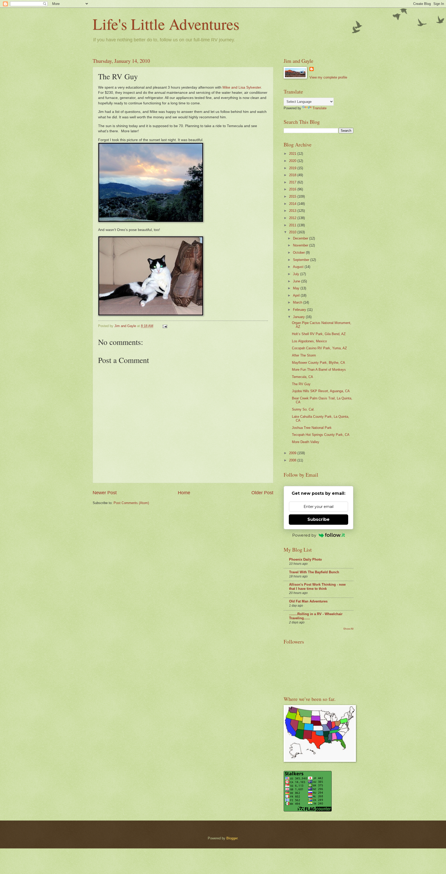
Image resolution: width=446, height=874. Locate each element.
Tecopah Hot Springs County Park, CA (320, 435)
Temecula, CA (302, 377)
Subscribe (318, 519)
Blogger (231, 838)
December (301, 238)
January (299, 317)
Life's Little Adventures (166, 23)
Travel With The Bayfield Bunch (314, 572)
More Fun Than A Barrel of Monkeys (319, 370)
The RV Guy (301, 384)
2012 (293, 218)
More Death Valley (305, 442)
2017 (293, 182)
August (299, 267)
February (300, 310)
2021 (293, 154)
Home (184, 492)
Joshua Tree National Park (312, 428)
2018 (293, 175)
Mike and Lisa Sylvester (241, 87)
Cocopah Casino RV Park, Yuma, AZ (319, 348)
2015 (293, 196)
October (299, 252)
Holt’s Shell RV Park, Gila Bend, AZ (319, 334)
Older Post (262, 492)
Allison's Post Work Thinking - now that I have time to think (317, 587)
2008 (293, 460)
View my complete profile (328, 77)
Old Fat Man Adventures (308, 601)
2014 (293, 204)
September (301, 260)
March (298, 302)
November (301, 245)
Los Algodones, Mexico (309, 341)
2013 (293, 211)
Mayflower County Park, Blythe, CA (318, 363)
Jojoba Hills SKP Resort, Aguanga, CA (321, 391)
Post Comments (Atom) (131, 503)
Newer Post (105, 492)
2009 (293, 453)
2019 (293, 168)
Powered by (304, 535)
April (297, 295)
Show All (348, 628)
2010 (293, 232)
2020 (293, 161)
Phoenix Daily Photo (305, 559)
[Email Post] (164, 326)
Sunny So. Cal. (303, 409)
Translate (319, 108)
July (296, 274)
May (296, 288)
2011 (293, 225)
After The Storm (304, 355)
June (297, 281)
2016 (293, 189)
